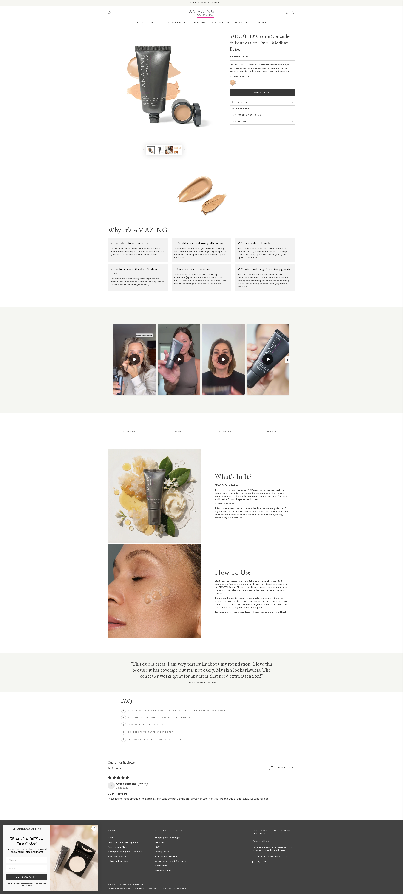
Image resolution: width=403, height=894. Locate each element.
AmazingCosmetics (121, 884)
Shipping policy (180, 888)
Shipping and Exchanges (167, 837)
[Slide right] (185, 150)
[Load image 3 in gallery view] (169, 150)
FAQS (157, 847)
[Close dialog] (93, 828)
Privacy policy (152, 888)
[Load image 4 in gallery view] (177, 150)
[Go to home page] (201, 13)
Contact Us (161, 865)
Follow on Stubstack (118, 861)
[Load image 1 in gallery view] (151, 150)
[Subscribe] (293, 841)
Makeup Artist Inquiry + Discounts (125, 851)
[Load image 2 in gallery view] (160, 150)
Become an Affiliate (118, 847)
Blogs (110, 837)
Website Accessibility (166, 856)
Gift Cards (160, 842)
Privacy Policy (162, 851)
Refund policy (139, 888)
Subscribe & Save (117, 856)
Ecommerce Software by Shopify (120, 888)
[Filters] (272, 767)
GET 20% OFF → (26, 876)
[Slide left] (143, 150)
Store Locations (163, 870)
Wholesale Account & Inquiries (170, 861)
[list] (201, 431)
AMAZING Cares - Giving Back (123, 842)
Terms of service (166, 888)
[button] (109, 13)
